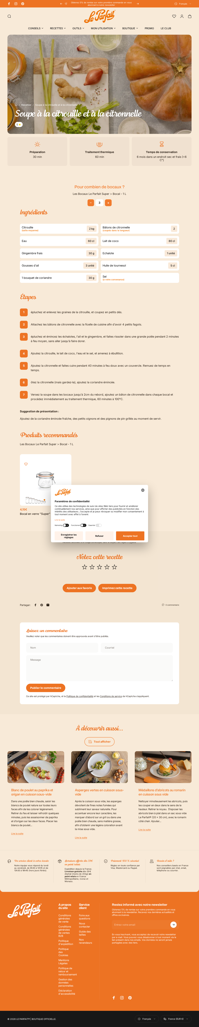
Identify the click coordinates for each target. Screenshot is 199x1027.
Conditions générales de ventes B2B (64, 931)
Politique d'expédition (65, 942)
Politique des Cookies (63, 952)
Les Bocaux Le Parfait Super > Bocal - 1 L (99, 193)
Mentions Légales (63, 962)
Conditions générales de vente (64, 918)
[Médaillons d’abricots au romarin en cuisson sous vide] (163, 767)
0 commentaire (172, 605)
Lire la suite (17, 833)
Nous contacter (84, 925)
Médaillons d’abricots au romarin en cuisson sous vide (162, 792)
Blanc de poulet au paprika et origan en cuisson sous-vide (32, 792)
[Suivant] (137, 3)
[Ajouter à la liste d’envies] (26, 464)
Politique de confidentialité (79, 696)
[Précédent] (61, 3)
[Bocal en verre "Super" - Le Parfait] (45, 480)
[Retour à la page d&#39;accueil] (16, 105)
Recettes (26, 104)
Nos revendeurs (85, 941)
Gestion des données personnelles (65, 982)
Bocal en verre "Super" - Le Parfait (43, 513)
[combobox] (183, 3)
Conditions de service (111, 696)
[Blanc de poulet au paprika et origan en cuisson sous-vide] (35, 767)
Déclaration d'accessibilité (66, 992)
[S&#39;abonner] (173, 925)
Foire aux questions (84, 917)
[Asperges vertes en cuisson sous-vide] (99, 767)
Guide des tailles (85, 933)
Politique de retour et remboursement (67, 971)
